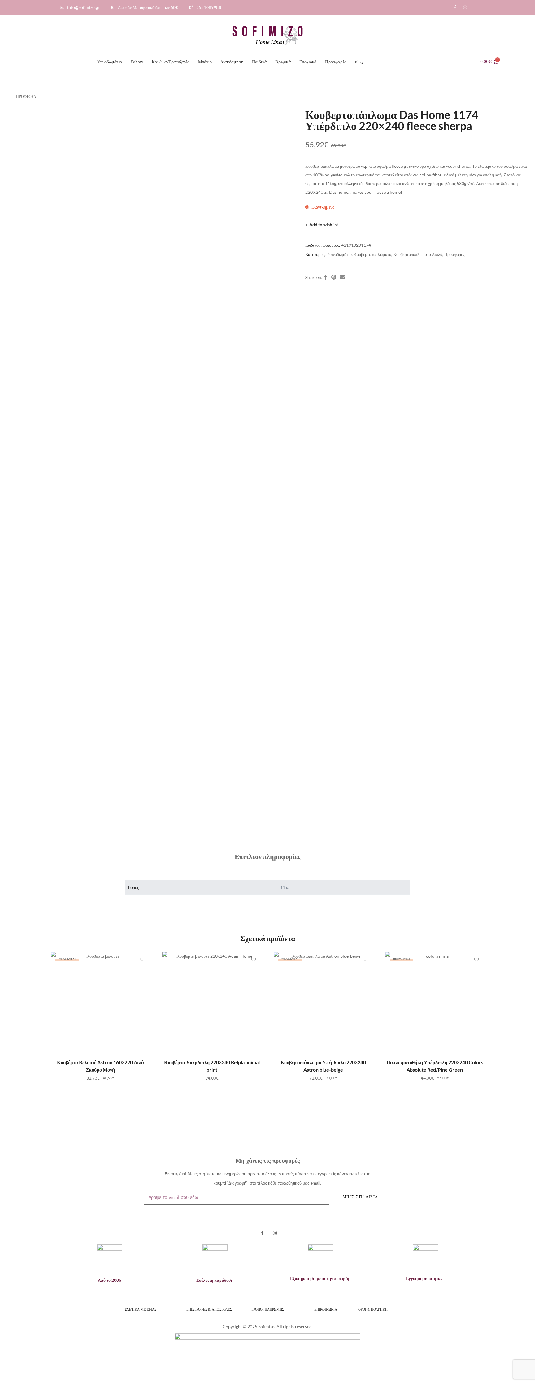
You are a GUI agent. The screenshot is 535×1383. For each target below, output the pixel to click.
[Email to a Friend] (342, 277)
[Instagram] (465, 7)
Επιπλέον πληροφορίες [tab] (267, 856)
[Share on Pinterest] (333, 277)
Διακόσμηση (231, 62)
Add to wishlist (323, 225)
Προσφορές (335, 62)
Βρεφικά (282, 62)
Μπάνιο (205, 62)
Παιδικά (259, 62)
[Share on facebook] (325, 277)
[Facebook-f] (454, 7)
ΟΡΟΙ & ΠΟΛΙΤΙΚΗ (373, 1309)
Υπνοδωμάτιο (109, 62)
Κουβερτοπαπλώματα (372, 254)
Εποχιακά (308, 62)
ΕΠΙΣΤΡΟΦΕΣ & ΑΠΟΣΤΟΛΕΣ (209, 1309)
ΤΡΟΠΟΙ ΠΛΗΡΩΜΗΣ (267, 1309)
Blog (359, 62)
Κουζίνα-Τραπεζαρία (170, 62)
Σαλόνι (137, 62)
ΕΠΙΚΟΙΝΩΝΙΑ (325, 1309)
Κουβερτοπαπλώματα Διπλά (417, 254)
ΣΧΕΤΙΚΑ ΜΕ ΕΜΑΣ (140, 1309)
